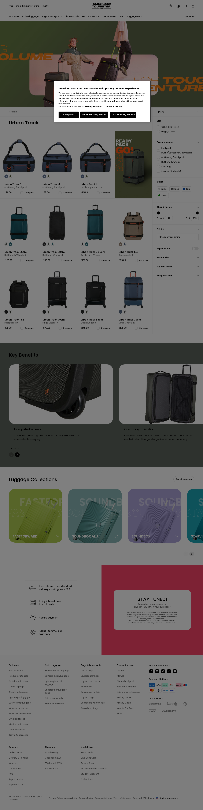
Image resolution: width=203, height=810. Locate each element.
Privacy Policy (92, 106)
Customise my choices (123, 114)
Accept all (68, 114)
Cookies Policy (114, 106)
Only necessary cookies (94, 114)
